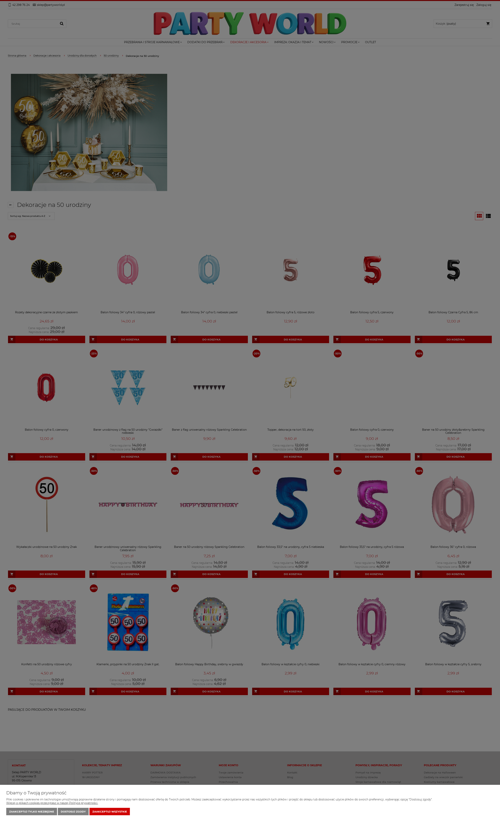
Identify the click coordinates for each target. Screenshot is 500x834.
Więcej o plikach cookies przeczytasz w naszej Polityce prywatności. (52, 803)
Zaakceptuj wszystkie (109, 811)
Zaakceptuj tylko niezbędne (31, 811)
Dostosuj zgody (73, 811)
